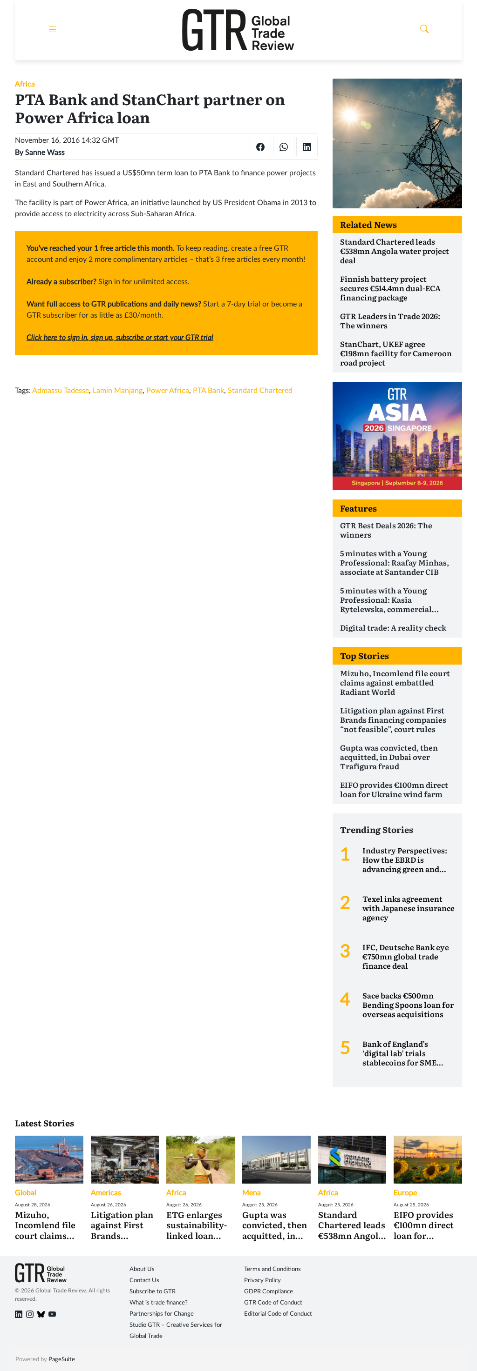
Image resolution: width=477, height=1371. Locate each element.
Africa (25, 84)
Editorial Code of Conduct (278, 1314)
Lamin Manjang (118, 390)
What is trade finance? (158, 1303)
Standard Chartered (260, 390)
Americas (106, 1193)
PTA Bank (208, 390)
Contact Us (144, 1281)
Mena (251, 1193)
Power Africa (167, 390)
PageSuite (61, 1360)
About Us (142, 1269)
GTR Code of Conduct (273, 1303)
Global (25, 1193)
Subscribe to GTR (152, 1292)
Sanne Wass (45, 152)
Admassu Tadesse (60, 390)
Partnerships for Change (161, 1314)
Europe (405, 1193)
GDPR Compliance (268, 1292)
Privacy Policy (262, 1281)
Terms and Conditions (272, 1269)
